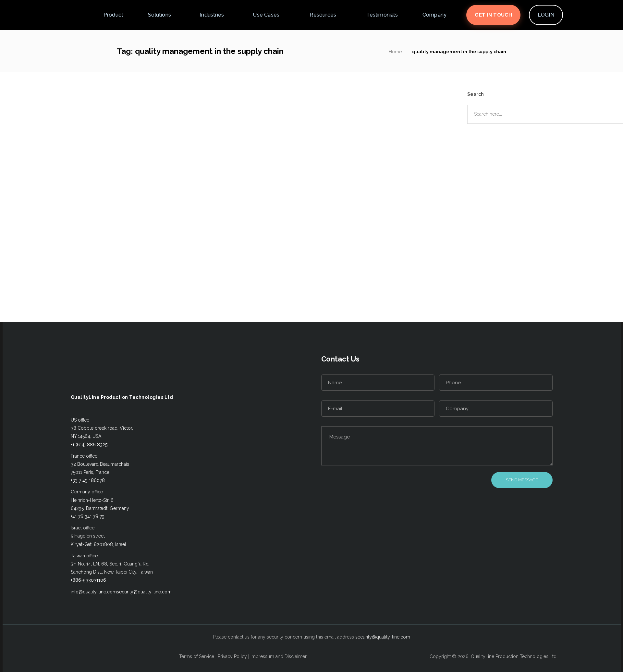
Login (546, 15)
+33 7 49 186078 (88, 480)
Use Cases (266, 15)
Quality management (56, 279)
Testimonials (381, 15)
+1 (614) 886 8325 (89, 444)
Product (113, 15)
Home (395, 51)
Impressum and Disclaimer (278, 656)
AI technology (33, 271)
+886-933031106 (88, 580)
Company (434, 15)
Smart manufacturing (158, 279)
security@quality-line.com (144, 591)
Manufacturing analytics (145, 271)
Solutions (159, 15)
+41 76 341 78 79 (87, 516)
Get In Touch (493, 15)
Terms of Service (196, 656)
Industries (212, 15)
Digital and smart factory (82, 271)
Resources (323, 15)
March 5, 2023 (69, 222)
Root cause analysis (106, 279)
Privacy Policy (232, 656)
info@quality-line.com (94, 591)
